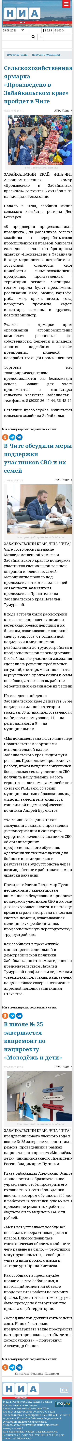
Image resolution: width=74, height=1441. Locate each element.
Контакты (22, 1373)
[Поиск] (33, 37)
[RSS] (40, 37)
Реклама (37, 1373)
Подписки (52, 1373)
